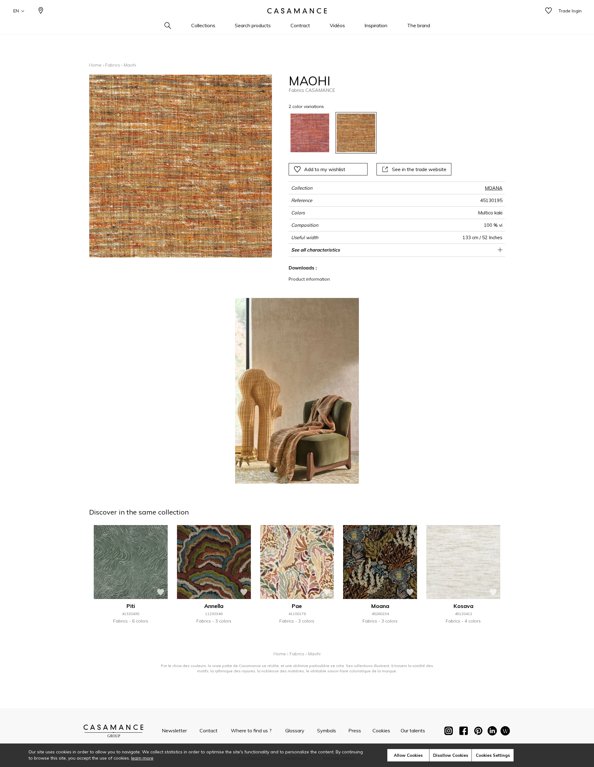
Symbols (326, 730)
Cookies (381, 730)
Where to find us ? (251, 730)
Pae (297, 606)
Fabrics (112, 65)
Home (95, 65)
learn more (142, 758)
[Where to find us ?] (41, 11)
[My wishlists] (548, 11)
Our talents (413, 730)
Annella (213, 606)
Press (354, 730)
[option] (310, 133)
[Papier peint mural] (505, 732)
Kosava (463, 606)
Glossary (294, 730)
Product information (309, 279)
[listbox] (375, 133)
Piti (131, 606)
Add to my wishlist (324, 169)
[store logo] (297, 11)
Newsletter (174, 730)
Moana (380, 606)
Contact (208, 730)
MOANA (493, 188)
